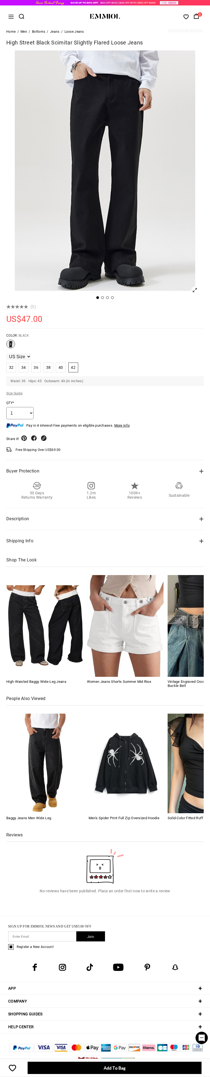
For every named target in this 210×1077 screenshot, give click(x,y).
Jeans (55, 32)
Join (90, 937)
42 (73, 367)
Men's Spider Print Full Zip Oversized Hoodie (124, 818)
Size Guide (14, 393)
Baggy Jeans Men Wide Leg (28, 818)
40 (61, 367)
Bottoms (38, 32)
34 (23, 367)
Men (24, 32)
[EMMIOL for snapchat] (175, 967)
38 (48, 367)
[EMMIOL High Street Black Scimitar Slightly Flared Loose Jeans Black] (10, 346)
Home (11, 32)
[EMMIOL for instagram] (62, 967)
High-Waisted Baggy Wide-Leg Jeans (36, 682)
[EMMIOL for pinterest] (147, 967)
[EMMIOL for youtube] (118, 967)
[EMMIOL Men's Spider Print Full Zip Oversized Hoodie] (126, 763)
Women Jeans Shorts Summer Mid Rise (119, 682)
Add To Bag (115, 1067)
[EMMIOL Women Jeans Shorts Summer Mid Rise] (125, 626)
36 (36, 367)
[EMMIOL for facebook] (34, 967)
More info (122, 425)
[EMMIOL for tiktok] (90, 967)
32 (11, 367)
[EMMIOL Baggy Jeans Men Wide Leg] (43, 763)
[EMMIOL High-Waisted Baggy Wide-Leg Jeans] (44, 626)
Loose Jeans (74, 32)
